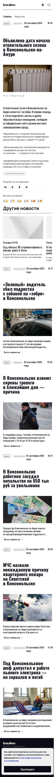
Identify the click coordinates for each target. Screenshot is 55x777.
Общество (20, 16)
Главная (7, 16)
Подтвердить (28, 769)
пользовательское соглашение (23, 759)
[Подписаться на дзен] (43, 5)
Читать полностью (12, 352)
